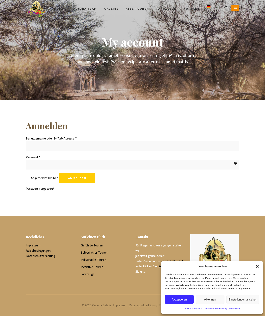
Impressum (235, 308)
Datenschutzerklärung (215, 308)
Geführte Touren (92, 245)
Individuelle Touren (93, 260)
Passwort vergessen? (40, 188)
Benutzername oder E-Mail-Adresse (51, 138)
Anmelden (77, 178)
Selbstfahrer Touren (94, 252)
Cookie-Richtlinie (193, 308)
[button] (257, 266)
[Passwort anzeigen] (235, 163)
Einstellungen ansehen (243, 299)
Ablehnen (210, 299)
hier (160, 266)
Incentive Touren (92, 267)
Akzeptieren (179, 299)
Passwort (33, 157)
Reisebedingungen (38, 250)
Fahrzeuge (87, 274)
